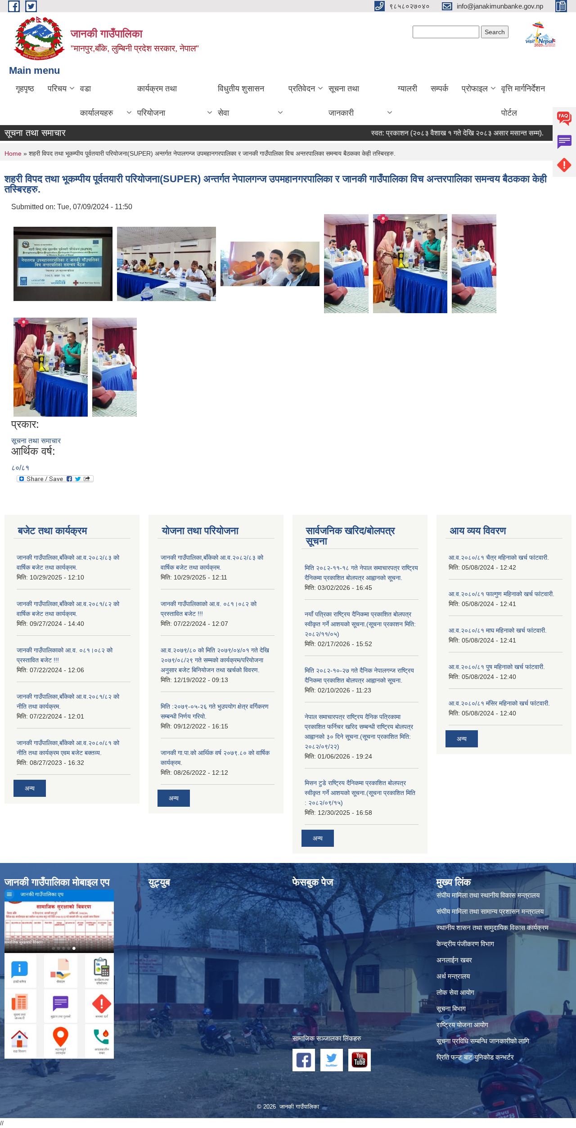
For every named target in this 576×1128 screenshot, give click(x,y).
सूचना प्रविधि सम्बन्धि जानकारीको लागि (482, 1041)
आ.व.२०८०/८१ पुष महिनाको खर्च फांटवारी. (497, 666)
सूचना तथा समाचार (36, 441)
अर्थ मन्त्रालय (453, 976)
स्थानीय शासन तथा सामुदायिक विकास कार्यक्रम (492, 927)
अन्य (30, 788)
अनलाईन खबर (454, 960)
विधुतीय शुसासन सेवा (241, 100)
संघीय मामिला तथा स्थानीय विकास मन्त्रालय (488, 895)
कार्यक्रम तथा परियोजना (157, 100)
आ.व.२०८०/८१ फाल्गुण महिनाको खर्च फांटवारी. (501, 594)
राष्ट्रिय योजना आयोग (462, 1025)
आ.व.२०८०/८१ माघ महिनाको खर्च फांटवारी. (498, 630)
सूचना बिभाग (451, 1008)
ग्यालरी (407, 88)
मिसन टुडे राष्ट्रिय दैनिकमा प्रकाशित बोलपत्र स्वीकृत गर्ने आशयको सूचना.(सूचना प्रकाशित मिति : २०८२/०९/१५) (360, 792)
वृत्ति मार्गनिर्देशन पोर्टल (523, 100)
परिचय (57, 88)
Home (13, 153)
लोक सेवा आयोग (455, 992)
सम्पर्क (439, 88)
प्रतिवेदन (301, 88)
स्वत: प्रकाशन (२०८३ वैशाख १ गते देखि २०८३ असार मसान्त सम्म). (436, 133)
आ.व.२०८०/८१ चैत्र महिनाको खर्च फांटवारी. (499, 557)
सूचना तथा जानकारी (343, 100)
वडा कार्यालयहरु (96, 100)
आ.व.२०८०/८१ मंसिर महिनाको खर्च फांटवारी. (499, 703)
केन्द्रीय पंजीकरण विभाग (465, 944)
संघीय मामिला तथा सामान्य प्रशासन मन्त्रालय (490, 911)
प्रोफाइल (475, 88)
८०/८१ (20, 468)
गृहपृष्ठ (25, 88)
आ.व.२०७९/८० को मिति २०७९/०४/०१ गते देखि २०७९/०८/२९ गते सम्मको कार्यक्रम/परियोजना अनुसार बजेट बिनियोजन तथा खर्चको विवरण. (215, 660)
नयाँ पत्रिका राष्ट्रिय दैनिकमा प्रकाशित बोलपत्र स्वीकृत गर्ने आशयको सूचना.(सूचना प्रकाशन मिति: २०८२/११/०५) (360, 624)
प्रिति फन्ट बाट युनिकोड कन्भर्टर (475, 1057)
